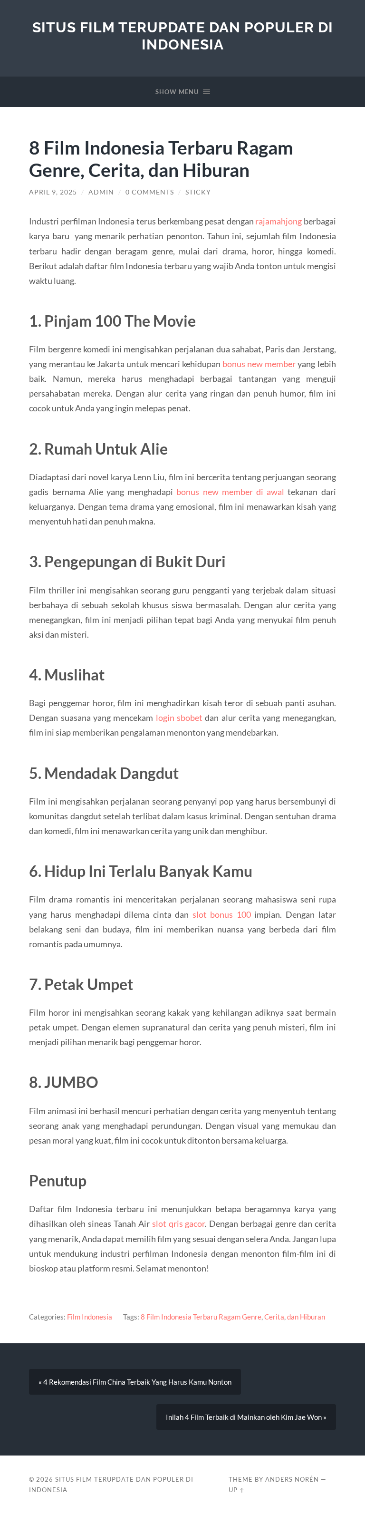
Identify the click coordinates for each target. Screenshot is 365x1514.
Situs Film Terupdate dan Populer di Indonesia (182, 36)
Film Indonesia (89, 1316)
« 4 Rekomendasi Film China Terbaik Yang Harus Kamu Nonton (134, 1382)
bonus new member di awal (230, 491)
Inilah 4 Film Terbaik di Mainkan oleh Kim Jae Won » (246, 1417)
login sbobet (179, 717)
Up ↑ (237, 1490)
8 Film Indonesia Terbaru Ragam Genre (201, 1316)
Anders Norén (292, 1479)
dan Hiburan (306, 1316)
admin (101, 192)
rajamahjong (278, 221)
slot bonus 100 (221, 914)
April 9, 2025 (53, 192)
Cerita (274, 1316)
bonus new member (259, 364)
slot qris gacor (178, 1223)
